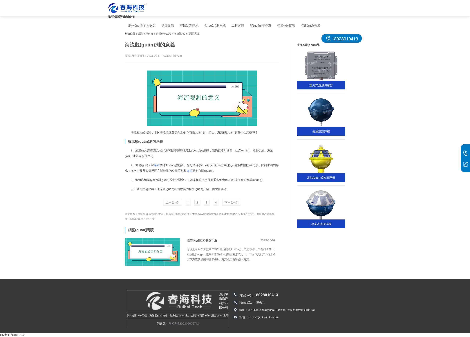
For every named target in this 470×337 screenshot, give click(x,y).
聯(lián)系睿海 (310, 25)
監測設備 (167, 25)
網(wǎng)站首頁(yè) (142, 25)
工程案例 (238, 25)
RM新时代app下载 (12, 335)
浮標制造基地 (189, 25)
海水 (157, 165)
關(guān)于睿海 (260, 25)
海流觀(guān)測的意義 (187, 33)
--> (146, 4)
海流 (189, 170)
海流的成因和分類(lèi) (202, 240)
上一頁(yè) (172, 202)
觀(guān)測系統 (215, 25)
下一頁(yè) (231, 202)
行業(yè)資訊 (286, 25)
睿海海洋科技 (145, 33)
